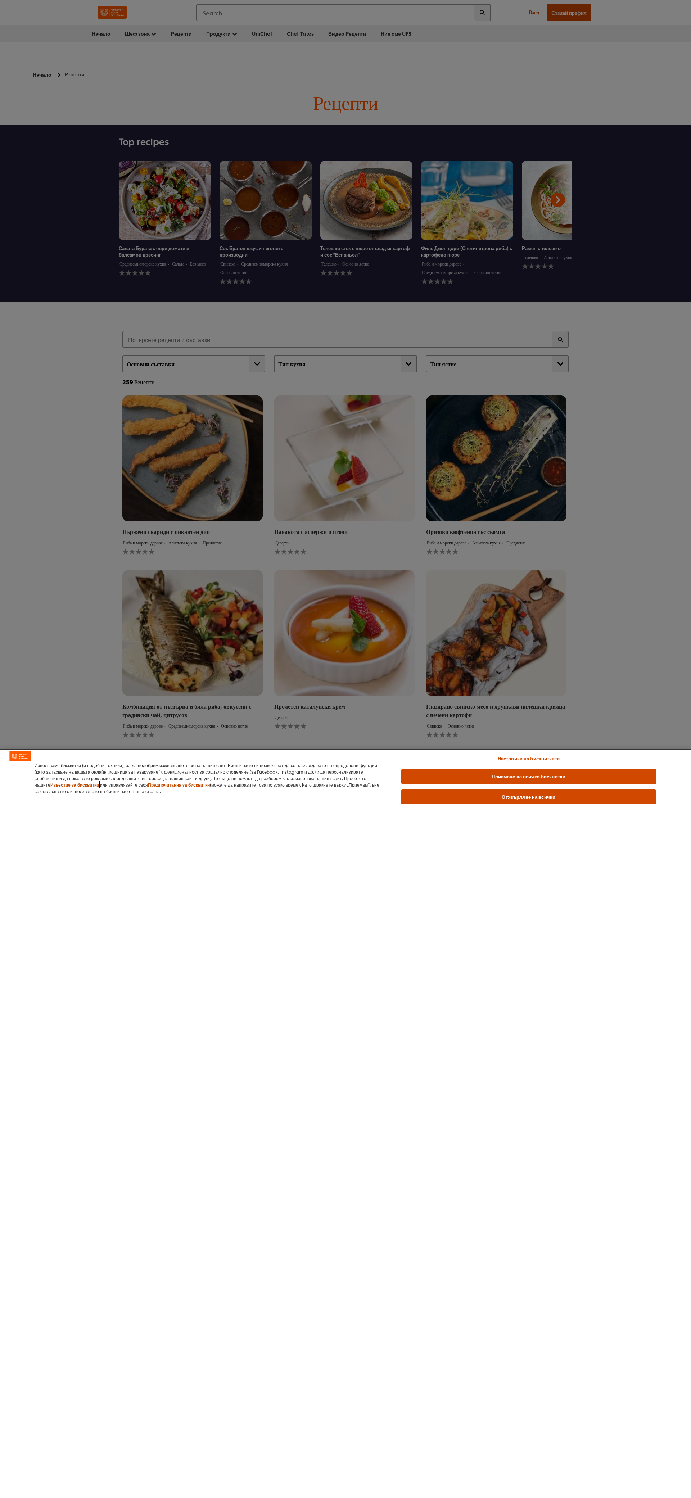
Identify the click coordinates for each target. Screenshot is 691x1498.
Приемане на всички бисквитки (528, 776)
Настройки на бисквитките (529, 758)
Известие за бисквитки (74, 785)
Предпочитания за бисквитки (179, 785)
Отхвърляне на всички (528, 796)
